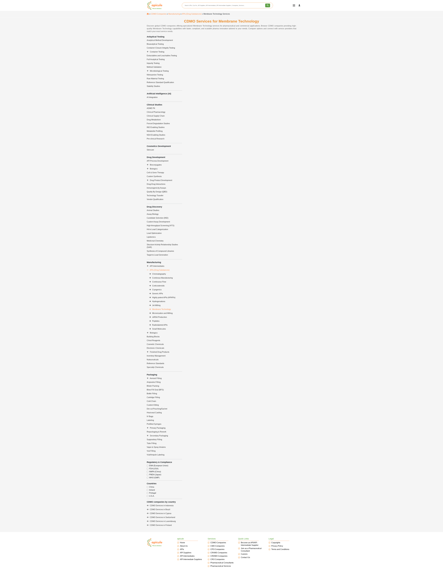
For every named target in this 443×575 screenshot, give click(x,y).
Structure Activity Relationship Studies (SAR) (162, 246)
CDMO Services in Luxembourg (162, 521)
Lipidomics (151, 237)
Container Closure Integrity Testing (161, 48)
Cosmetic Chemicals (155, 344)
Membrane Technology (161, 309)
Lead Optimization (154, 233)
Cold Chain (151, 401)
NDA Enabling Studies (156, 135)
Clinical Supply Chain (156, 116)
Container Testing (156, 52)
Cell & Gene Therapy (155, 173)
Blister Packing (153, 386)
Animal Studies (153, 210)
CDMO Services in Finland (160, 525)
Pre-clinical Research (155, 139)
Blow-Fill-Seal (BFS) (155, 390)
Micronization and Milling (162, 313)
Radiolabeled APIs (160, 325)
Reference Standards (155, 363)
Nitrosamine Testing (155, 75)
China (151, 487)
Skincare (150, 150)
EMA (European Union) (158, 466)
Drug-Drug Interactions (156, 184)
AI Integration (152, 97)
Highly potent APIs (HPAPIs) (163, 297)
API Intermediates (156, 266)
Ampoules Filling (154, 382)
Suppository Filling (154, 439)
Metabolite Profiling (155, 131)
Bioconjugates (155, 165)
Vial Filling (151, 451)
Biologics (153, 169)
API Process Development (157, 161)
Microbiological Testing (159, 71)
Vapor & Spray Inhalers (156, 447)
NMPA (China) (155, 472)
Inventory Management (156, 356)
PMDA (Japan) (155, 475)
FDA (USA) (153, 469)
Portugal (152, 493)
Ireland (152, 490)
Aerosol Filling (155, 378)
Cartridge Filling (153, 397)
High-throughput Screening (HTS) (160, 226)
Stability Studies (153, 86)
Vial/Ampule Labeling (155, 455)
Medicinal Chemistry (155, 241)
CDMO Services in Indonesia (161, 506)
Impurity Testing (153, 63)
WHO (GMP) (154, 478)
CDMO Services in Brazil (159, 509)
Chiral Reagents (153, 340)
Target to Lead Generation (157, 255)
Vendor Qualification (155, 199)
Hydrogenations (158, 301)
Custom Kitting (153, 405)
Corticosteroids (158, 286)
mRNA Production (159, 317)
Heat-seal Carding (154, 413)
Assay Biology (153, 214)
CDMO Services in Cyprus (160, 513)
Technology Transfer (155, 196)
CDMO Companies (158, 14)
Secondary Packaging (158, 436)
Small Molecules (159, 329)
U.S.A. (151, 496)
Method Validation (154, 67)
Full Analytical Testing (156, 59)
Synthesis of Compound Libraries (160, 251)
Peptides (155, 321)
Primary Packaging (157, 428)
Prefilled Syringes (154, 424)
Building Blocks (153, 337)
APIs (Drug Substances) (192, 14)
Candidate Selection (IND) (157, 218)
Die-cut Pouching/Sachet (157, 409)
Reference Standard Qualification (160, 82)
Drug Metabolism (154, 120)
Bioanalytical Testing (155, 44)
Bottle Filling (152, 394)
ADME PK (151, 108)
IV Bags (150, 416)
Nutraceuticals (153, 360)
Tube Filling (151, 443)
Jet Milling (156, 305)
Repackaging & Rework (156, 432)
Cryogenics (157, 290)
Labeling (150, 420)
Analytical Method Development (160, 40)
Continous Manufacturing (162, 278)
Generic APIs (157, 294)
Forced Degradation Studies (158, 123)
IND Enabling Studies (156, 127)
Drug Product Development (160, 180)
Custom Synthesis (154, 176)
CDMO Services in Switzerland (162, 517)
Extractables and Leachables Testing (162, 56)
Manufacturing (174, 14)
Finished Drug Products (159, 352)
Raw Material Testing (155, 79)
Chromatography (159, 274)
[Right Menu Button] (294, 5)
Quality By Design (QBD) (157, 192)
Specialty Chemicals (155, 367)
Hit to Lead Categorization (157, 229)
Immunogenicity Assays (156, 188)
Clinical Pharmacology (156, 112)
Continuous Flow (159, 282)
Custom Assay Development (158, 222)
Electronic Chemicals (155, 348)
